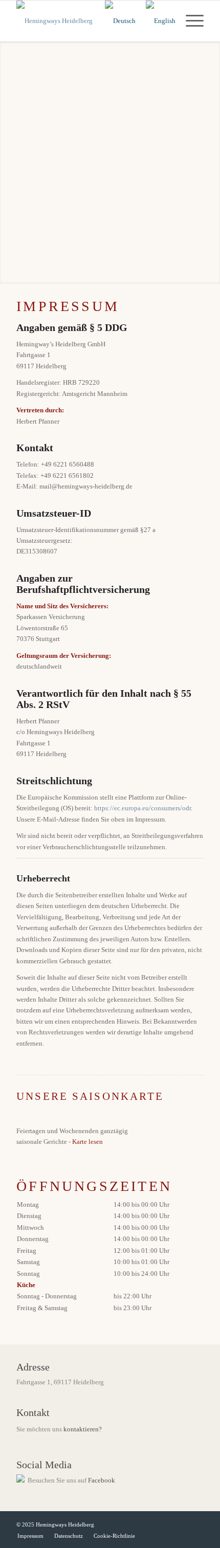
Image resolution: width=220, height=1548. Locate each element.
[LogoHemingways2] (91, 21)
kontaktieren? (82, 1429)
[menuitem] (189, 21)
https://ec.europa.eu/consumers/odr (142, 808)
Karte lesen (87, 1141)
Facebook (101, 1480)
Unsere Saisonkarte (90, 1096)
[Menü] (189, 21)
